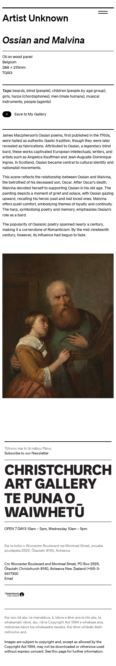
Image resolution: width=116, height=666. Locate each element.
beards (18, 90)
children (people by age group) (78, 90)
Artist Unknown (35, 18)
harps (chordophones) (30, 96)
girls (6, 96)
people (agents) (37, 101)
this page (59, 651)
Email (8, 578)
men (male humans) (67, 96)
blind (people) (38, 90)
